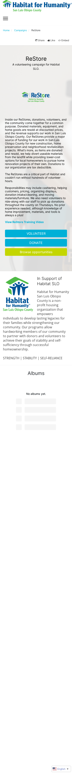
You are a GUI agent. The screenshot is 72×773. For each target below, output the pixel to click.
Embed (65, 40)
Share (41, 40)
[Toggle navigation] (5, 18)
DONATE (36, 243)
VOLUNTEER (36, 233)
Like (52, 40)
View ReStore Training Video (24, 222)
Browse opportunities (36, 252)
